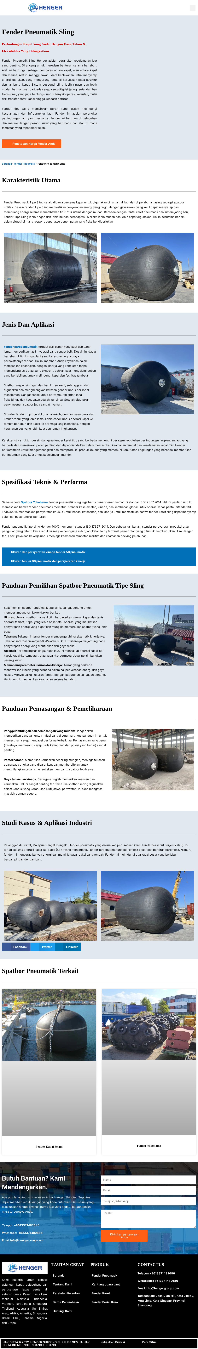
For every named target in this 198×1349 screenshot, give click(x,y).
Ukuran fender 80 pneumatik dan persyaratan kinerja (48, 561)
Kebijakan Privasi (113, 1342)
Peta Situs (149, 1342)
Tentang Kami (62, 1284)
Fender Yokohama (149, 1145)
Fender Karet (101, 1293)
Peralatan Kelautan (66, 1293)
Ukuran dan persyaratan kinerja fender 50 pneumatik (48, 552)
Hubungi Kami (62, 1311)
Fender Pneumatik (24, 163)
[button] (192, 8)
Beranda (7, 163)
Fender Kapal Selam (49, 1146)
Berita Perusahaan (66, 1302)
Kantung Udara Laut (106, 1284)
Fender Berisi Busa (105, 1302)
